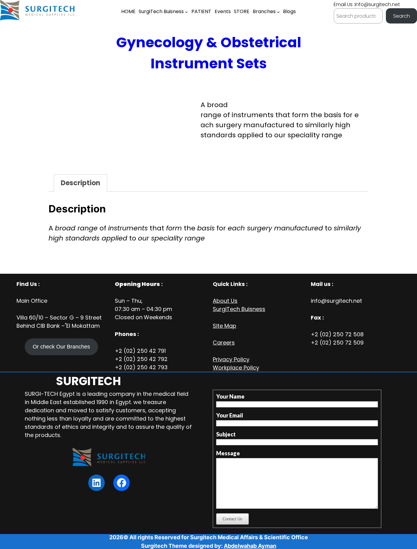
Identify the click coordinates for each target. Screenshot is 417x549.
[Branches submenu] (278, 11)
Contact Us (232, 519)
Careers (224, 342)
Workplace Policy (236, 367)
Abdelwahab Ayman (250, 546)
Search (401, 16)
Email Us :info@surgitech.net (367, 4)
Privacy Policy (231, 359)
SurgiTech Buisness (239, 309)
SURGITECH (88, 381)
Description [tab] (80, 183)
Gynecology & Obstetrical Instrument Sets (208, 53)
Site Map (224, 326)
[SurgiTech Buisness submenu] (186, 11)
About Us (225, 301)
